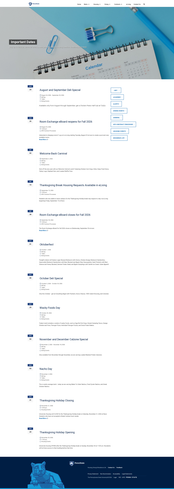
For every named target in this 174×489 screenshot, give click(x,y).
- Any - (115, 90)
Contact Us (137, 4)
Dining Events (118, 111)
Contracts (116, 5)
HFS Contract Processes (123, 124)
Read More (43, 139)
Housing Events (119, 131)
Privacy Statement (93, 474)
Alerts (116, 104)
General (116, 117)
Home (79, 4)
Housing (95, 5)
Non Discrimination (105, 474)
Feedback (119, 467)
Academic (117, 97)
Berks (85, 5)
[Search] (144, 4)
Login (115, 477)
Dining (105, 5)
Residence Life (118, 138)
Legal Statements (127, 474)
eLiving (128, 4)
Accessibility (116, 474)
